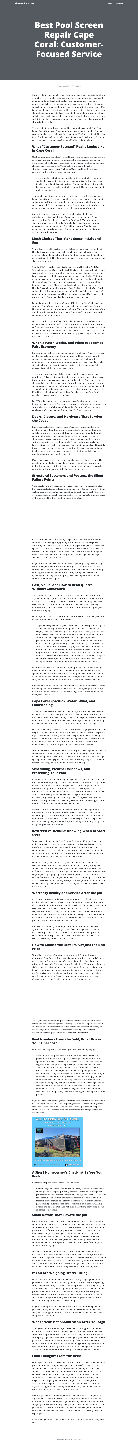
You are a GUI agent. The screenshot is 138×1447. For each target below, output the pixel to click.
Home (110, 3)
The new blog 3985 (24, 3)
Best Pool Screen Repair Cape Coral (86, 288)
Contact (119, 3)
